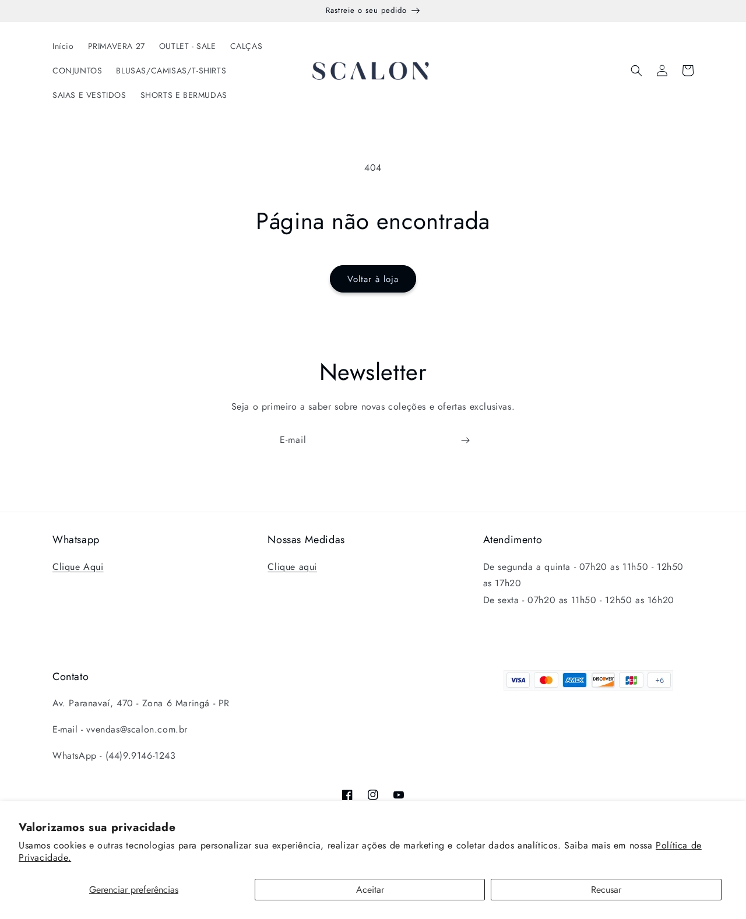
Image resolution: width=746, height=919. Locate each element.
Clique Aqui (78, 566)
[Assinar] (465, 440)
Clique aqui (292, 566)
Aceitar (370, 889)
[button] (636, 70)
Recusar (606, 889)
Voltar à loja (373, 279)
